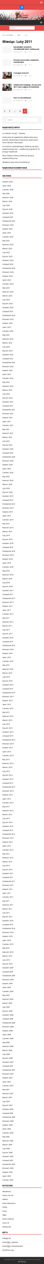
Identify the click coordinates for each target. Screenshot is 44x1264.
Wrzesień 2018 (8, 555)
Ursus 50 (5, 1223)
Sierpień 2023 (7, 323)
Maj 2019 (6, 523)
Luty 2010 (6, 960)
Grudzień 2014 (7, 732)
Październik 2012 (8, 834)
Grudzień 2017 (7, 590)
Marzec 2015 (7, 720)
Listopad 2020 (7, 453)
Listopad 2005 (7, 1160)
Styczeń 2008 (7, 1058)
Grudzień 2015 (7, 685)
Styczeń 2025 (7, 256)
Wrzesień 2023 (8, 319)
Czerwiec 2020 (7, 472)
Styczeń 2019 (7, 539)
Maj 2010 (6, 948)
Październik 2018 (8, 551)
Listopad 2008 (7, 1019)
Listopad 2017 (7, 594)
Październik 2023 (8, 315)
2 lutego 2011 (19, 76)
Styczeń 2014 (7, 775)
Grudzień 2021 (7, 402)
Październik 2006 (8, 1117)
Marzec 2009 (7, 1003)
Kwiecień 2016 (7, 669)
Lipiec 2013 (6, 799)
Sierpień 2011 (7, 889)
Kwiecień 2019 (7, 527)
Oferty (4, 1207)
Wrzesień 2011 (8, 885)
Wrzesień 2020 (8, 461)
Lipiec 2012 (6, 846)
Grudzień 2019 (7, 496)
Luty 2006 (6, 1148)
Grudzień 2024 (7, 260)
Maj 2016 (6, 665)
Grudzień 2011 (7, 873)
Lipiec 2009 (6, 987)
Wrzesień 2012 (8, 838)
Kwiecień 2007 (7, 1093)
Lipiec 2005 (6, 1176)
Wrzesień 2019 (8, 508)
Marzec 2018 (7, 579)
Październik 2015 (8, 692)
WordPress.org (8, 1250)
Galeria (5, 1199)
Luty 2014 (6, 771)
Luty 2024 (6, 299)
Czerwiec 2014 (7, 755)
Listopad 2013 (7, 783)
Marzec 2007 (7, 1097)
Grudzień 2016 (7, 638)
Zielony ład (6, 1227)
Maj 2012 (6, 854)
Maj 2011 (6, 901)
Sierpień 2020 (7, 465)
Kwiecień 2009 (7, 999)
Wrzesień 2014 (8, 744)
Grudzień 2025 (7, 213)
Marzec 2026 (7, 201)
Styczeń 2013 (7, 822)
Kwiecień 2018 (7, 575)
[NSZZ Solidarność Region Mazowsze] (22, 18)
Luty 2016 (6, 677)
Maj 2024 (6, 288)
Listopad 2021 (7, 406)
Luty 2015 (6, 724)
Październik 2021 (8, 410)
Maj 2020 (6, 476)
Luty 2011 (6, 913)
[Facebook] (22, 7)
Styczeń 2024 (7, 303)
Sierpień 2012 (7, 842)
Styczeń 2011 (7, 916)
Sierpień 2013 (7, 795)
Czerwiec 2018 (7, 567)
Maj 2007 (6, 1089)
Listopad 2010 (7, 924)
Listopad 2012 (7, 830)
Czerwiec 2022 (7, 378)
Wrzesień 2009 (8, 979)
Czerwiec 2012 (7, 850)
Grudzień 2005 (7, 1156)
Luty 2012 (6, 865)
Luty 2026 (6, 205)
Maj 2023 (6, 335)
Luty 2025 (6, 252)
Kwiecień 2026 (7, 197)
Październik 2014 (8, 740)
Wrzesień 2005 (8, 1168)
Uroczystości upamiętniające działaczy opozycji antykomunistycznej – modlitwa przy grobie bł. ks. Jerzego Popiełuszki (21, 149)
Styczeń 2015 (7, 728)
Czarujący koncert (21, 73)
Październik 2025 (8, 221)
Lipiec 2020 (6, 469)
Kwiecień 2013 (7, 810)
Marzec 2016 (7, 673)
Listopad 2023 (7, 311)
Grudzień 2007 (7, 1062)
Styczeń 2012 (7, 869)
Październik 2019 (8, 504)
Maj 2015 (6, 712)
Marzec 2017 (7, 626)
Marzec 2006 (7, 1144)
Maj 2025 (6, 241)
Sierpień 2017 (7, 606)
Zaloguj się (6, 1238)
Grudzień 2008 (7, 1015)
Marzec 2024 (7, 296)
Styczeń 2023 (7, 351)
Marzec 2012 (7, 862)
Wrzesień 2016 (8, 649)
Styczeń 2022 (7, 398)
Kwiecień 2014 (7, 763)
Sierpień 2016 (7, 653)
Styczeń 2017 (7, 634)
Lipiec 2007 (6, 1082)
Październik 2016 (8, 645)
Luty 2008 (6, 1054)
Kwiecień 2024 (7, 292)
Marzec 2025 (7, 248)
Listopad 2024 (7, 264)
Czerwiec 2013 (7, 803)
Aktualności (6, 1191)
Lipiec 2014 (6, 751)
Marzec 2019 (7, 531)
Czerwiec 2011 (7, 897)
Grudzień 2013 (7, 779)
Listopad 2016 (7, 641)
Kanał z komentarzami (12, 1246)
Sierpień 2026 (7, 182)
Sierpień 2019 (7, 512)
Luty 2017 (6, 630)
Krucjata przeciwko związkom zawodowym (26, 61)
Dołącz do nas (7, 1195)
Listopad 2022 (7, 358)
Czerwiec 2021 (7, 425)
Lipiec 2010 (6, 940)
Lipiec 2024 (6, 280)
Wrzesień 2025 (8, 225)
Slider (4, 1215)
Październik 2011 (8, 881)
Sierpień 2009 (7, 983)
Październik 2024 (8, 268)
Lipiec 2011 (6, 893)
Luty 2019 (6, 535)
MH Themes (22, 1262)
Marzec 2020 (7, 484)
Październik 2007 (8, 1070)
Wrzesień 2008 (8, 1027)
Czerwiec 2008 (7, 1038)
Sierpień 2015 (7, 700)
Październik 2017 (8, 598)
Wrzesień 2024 (8, 272)
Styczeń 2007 (7, 1105)
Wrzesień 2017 (8, 602)
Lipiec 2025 (6, 233)
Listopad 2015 (7, 689)
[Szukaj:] (22, 28)
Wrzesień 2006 (8, 1121)
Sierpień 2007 (7, 1078)
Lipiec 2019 (6, 516)
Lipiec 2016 (6, 657)
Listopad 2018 (7, 547)
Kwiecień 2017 (7, 622)
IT (27, 52)
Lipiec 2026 (6, 186)
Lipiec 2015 (6, 704)
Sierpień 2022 (7, 370)
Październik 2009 (8, 975)
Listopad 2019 (7, 500)
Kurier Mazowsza (8, 1203)
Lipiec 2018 (6, 563)
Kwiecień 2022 (7, 386)
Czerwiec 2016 (7, 661)
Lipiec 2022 (6, 374)
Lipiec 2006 (6, 1129)
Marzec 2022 (7, 390)
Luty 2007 (6, 1101)
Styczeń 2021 (7, 445)
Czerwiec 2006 (7, 1133)
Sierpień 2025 (7, 229)
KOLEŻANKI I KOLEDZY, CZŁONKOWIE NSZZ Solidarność (26, 48)
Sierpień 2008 (7, 1031)
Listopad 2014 (7, 736)
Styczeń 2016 (7, 681)
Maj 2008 (6, 1042)
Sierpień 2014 (7, 747)
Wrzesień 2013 (8, 791)
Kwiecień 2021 (7, 433)
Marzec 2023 (7, 343)
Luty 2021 (6, 441)
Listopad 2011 (7, 877)
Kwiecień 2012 (7, 858)
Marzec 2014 (7, 767)
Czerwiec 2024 (7, 284)
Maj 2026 (6, 193)
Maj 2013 (6, 806)
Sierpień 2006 (7, 1125)
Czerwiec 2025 (7, 237)
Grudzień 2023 (7, 307)
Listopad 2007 (7, 1066)
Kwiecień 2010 (7, 952)
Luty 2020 (6, 488)
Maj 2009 (6, 995)
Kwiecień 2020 (7, 480)
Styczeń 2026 (7, 209)
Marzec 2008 (7, 1050)
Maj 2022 (6, 382)
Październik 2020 (8, 457)
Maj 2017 (6, 618)
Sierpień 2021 (7, 417)
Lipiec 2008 (6, 1034)
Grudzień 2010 (7, 920)
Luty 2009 (6, 1007)
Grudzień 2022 (7, 354)
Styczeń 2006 (7, 1152)
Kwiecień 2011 (7, 905)
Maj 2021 (6, 429)
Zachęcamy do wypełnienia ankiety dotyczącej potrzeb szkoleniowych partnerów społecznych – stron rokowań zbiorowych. (20, 140)
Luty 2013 (6, 818)
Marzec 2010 (7, 956)
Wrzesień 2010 (8, 932)
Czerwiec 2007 (7, 1086)
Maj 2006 (6, 1137)
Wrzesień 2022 (8, 366)
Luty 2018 (6, 582)
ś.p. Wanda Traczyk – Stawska (13, 133)
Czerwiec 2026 (7, 189)
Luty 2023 (6, 347)
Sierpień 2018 (7, 559)
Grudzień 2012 (7, 826)
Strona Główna (8, 1219)
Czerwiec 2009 (7, 991)
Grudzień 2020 (7, 449)
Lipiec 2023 (6, 327)
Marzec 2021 (7, 437)
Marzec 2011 (7, 909)
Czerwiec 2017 (7, 614)
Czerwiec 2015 (7, 708)
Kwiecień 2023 (7, 339)
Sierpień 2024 (7, 276)
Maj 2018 (6, 571)
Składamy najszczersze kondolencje (16, 162)
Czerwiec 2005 (7, 1180)
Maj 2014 (6, 759)
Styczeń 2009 (7, 1011)
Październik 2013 (8, 787)
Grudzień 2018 (7, 543)
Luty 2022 (6, 394)
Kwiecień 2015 (7, 716)
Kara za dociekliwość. (22, 98)
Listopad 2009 (7, 972)
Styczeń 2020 (7, 492)
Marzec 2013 (7, 814)
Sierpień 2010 (7, 936)
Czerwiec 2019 (7, 520)
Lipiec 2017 (6, 610)
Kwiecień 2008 (7, 1046)
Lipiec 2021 (6, 421)
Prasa (4, 1211)
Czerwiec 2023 (7, 331)
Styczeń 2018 (7, 586)
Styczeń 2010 (7, 964)
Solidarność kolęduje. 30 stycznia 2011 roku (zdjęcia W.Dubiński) (27, 86)
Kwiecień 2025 (7, 244)
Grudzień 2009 (7, 968)
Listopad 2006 (7, 1113)
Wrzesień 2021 (8, 413)
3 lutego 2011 (19, 52)
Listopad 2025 (7, 217)
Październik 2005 (8, 1164)
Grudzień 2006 (7, 1109)
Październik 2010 (8, 928)
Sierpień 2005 (7, 1172)
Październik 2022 (8, 362)
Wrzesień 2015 (8, 696)
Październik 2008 (8, 1023)
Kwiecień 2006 (7, 1141)
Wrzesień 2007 (8, 1074)
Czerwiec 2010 (7, 944)
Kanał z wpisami (10, 1242)
